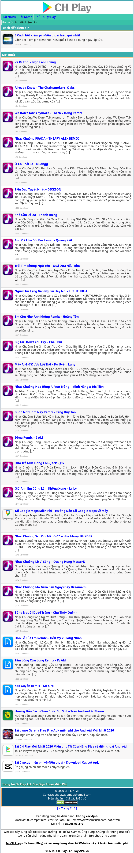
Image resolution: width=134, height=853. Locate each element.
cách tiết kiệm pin (16, 28)
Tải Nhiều (9, 17)
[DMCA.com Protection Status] (67, 803)
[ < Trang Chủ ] (67, 808)
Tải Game (25, 17)
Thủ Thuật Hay (45, 17)
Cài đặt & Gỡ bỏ (76, 798)
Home (6, 22)
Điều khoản (55, 798)
